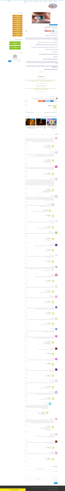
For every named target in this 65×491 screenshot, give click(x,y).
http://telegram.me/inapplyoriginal (41, 85)
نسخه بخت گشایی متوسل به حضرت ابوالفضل (50, 112)
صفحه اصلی (55, 1)
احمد (53, 195)
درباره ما (41, 1)
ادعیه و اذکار (26, 1)
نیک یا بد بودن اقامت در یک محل (17, 33)
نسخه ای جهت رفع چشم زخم (37, 99)
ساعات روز (31, 1)
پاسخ (25, 149)
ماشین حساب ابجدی (17, 35)
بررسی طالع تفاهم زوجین (17, 27)
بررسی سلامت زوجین (17, 31)
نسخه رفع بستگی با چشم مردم (30, 112)
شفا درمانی (15, 42)
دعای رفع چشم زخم (41, 98)
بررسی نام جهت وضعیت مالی (17, 23)
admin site (49, 145)
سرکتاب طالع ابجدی (17, 17)
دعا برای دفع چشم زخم (46, 98)
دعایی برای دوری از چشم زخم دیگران (53, 99)
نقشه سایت (50, 1)
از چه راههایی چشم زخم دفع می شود (52, 98)
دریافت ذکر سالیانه (15, 46)
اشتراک (10, 61)
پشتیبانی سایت (36, 1)
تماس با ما (45, 1)
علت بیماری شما (17, 25)
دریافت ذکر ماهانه (15, 48)
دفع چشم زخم (48, 99)
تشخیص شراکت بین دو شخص (17, 15)
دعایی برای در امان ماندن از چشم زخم (34, 98)
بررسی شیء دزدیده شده (17, 29)
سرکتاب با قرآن (15, 44)
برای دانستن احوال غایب (17, 19)
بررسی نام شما (17, 21)
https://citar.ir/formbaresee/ (47, 161)
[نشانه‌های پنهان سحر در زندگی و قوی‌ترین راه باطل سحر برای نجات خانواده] (41, 121)
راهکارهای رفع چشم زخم (43, 99)
